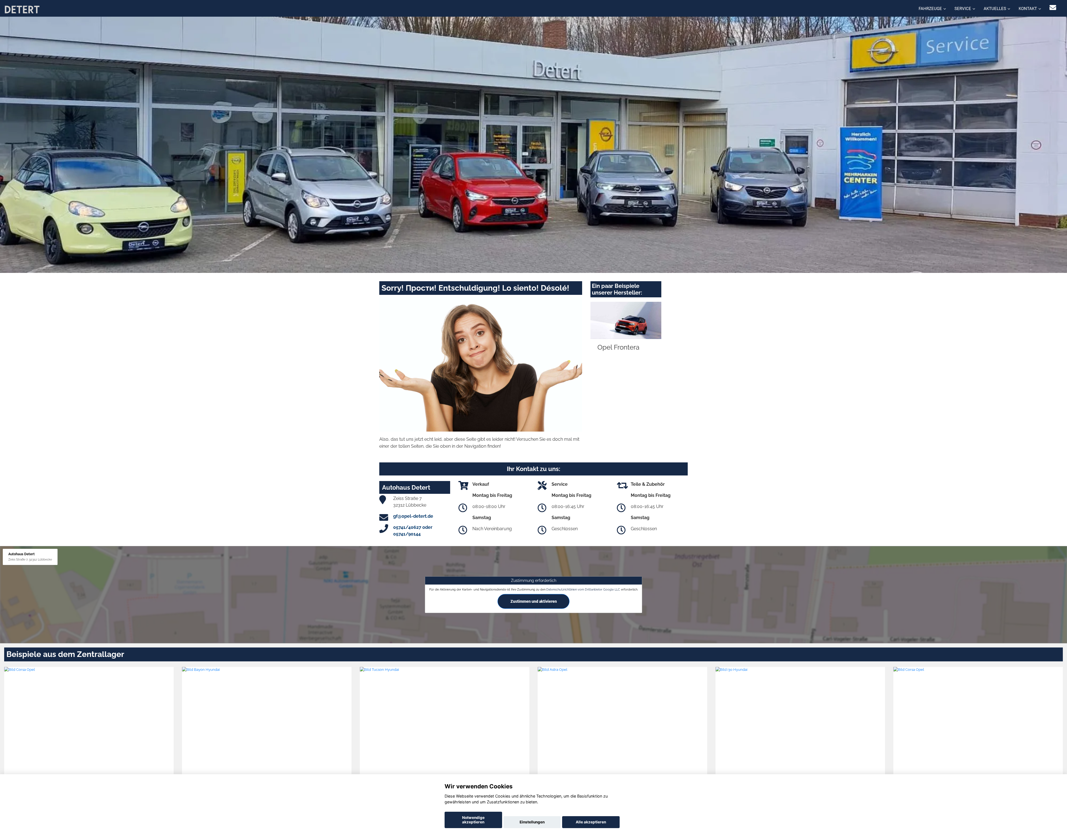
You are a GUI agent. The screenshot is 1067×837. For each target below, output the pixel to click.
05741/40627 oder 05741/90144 (412, 531)
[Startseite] (22, 9)
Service (962, 8)
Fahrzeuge (930, 8)
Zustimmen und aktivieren (533, 601)
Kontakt (1028, 8)
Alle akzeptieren (591, 822)
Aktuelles (995, 8)
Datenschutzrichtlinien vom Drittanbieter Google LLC (583, 589)
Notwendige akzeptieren (473, 819)
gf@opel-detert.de (413, 516)
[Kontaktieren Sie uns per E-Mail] (1052, 8)
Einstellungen (532, 822)
